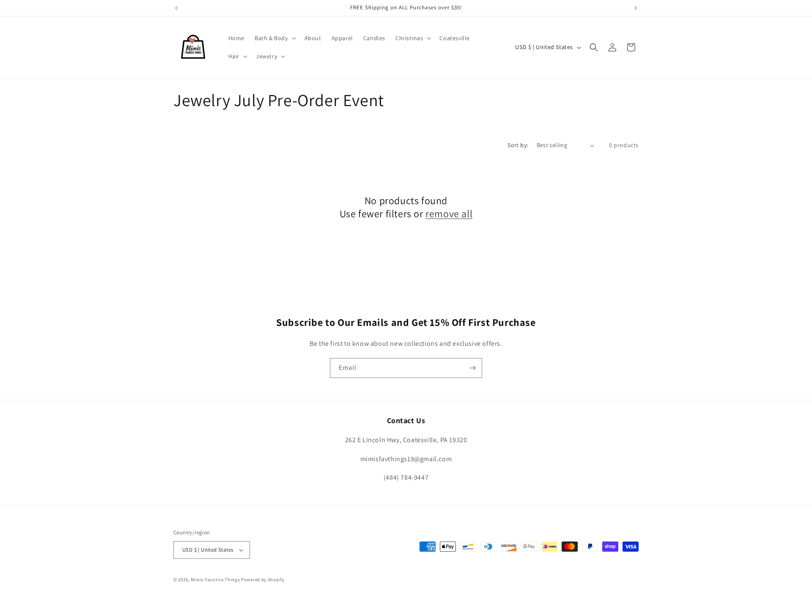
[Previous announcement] (176, 8)
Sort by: (518, 145)
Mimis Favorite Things (216, 580)
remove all (448, 213)
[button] (274, 38)
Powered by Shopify (263, 580)
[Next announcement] (635, 8)
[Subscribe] (472, 368)
